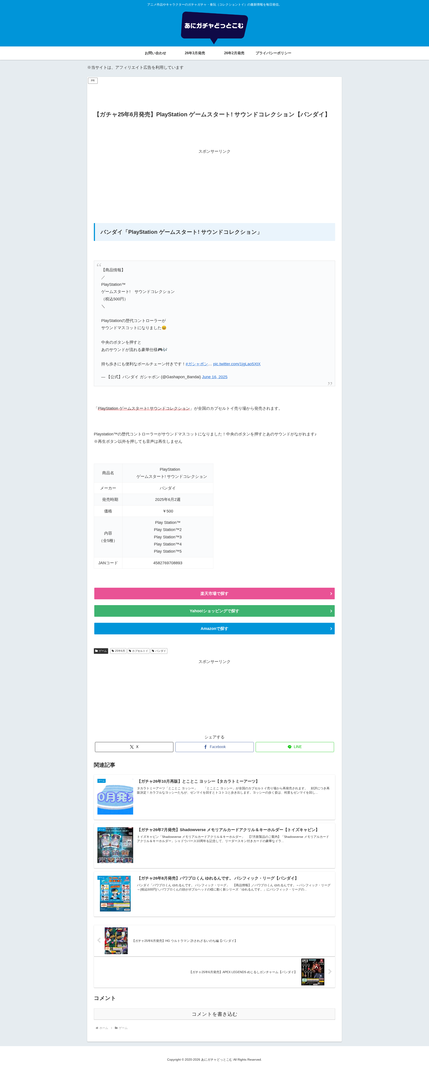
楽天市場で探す (214, 593)
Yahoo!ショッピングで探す (214, 611)
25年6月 (120, 650)
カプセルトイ (140, 650)
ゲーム (103, 650)
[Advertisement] (214, 95)
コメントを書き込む (215, 1014)
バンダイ (160, 650)
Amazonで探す (214, 628)
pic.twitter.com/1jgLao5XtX (237, 364)
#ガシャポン (197, 364)
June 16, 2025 (214, 377)
